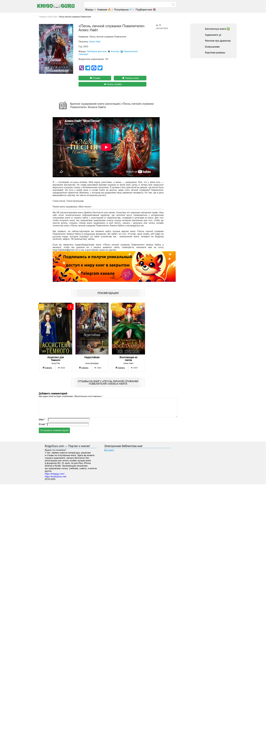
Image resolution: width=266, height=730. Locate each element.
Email (43, 424)
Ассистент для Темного (55, 358)
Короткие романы (215, 52)
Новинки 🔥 (104, 9)
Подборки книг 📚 (146, 9)
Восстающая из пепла (128, 358)
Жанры (89, 9)
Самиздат (83, 54)
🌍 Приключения (128, 51)
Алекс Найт (95, 41)
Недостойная (92, 357)
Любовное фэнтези (96, 51)
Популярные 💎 (123, 9)
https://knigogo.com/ (54, 474)
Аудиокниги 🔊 (213, 35)
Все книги (109, 450)
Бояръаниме (212, 46)
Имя (42, 419)
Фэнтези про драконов (218, 40)
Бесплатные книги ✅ (217, 29)
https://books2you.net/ (55, 476)
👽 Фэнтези (113, 51)
